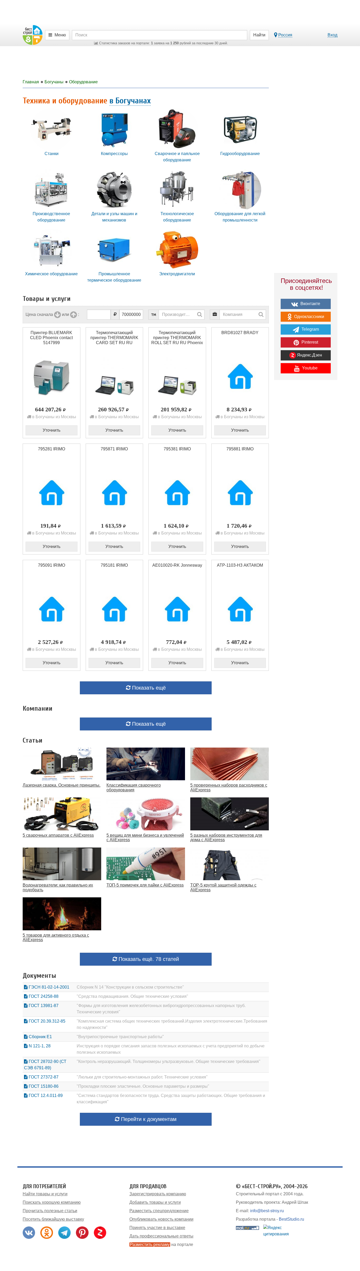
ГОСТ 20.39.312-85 (46, 1021)
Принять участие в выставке (157, 1227)
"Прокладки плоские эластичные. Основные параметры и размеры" (143, 1086)
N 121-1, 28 (39, 1046)
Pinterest (309, 342)
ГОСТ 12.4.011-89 (45, 1095)
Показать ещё (148, 688)
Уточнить (51, 430)
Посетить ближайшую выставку (53, 1219)
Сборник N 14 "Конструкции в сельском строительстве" (130, 987)
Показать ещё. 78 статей (148, 959)
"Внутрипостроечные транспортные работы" (120, 1036)
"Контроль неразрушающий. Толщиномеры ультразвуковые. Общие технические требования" (168, 1061)
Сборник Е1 (40, 1036)
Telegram (309, 329)
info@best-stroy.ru (267, 1211)
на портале (161, 1244)
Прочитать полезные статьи (50, 1211)
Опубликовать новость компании (161, 1219)
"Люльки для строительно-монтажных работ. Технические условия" (142, 1077)
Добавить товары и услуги (155, 1202)
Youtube (309, 368)
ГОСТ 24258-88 (43, 996)
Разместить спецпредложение (159, 1211)
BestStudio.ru (291, 1219)
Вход (332, 35)
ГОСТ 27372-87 (43, 1077)
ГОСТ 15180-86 (43, 1086)
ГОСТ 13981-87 (43, 1005)
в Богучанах (130, 100)
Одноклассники (308, 316)
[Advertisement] (305, 476)
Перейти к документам (148, 1119)
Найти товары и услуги (45, 1194)
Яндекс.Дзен (309, 355)
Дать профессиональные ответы (161, 1236)
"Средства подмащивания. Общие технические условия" (132, 996)
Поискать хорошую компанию (52, 1202)
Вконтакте (309, 303)
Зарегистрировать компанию (157, 1194)
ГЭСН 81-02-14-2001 (48, 987)
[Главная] (32, 34)
